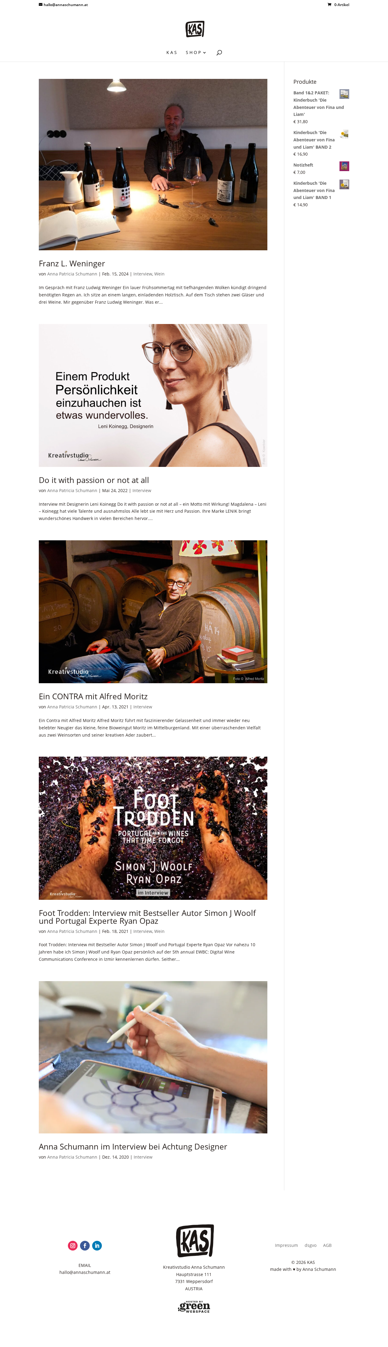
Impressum (286, 1245)
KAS (172, 52)
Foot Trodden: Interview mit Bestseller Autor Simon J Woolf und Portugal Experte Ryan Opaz (147, 916)
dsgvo (310, 1245)
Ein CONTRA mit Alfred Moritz (93, 696)
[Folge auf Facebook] (85, 1246)
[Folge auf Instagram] (73, 1246)
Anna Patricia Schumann (72, 274)
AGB (327, 1245)
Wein (159, 274)
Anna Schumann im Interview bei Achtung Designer (133, 1146)
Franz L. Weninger (72, 263)
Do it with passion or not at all (94, 479)
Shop (194, 52)
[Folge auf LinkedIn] (97, 1246)
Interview (142, 274)
